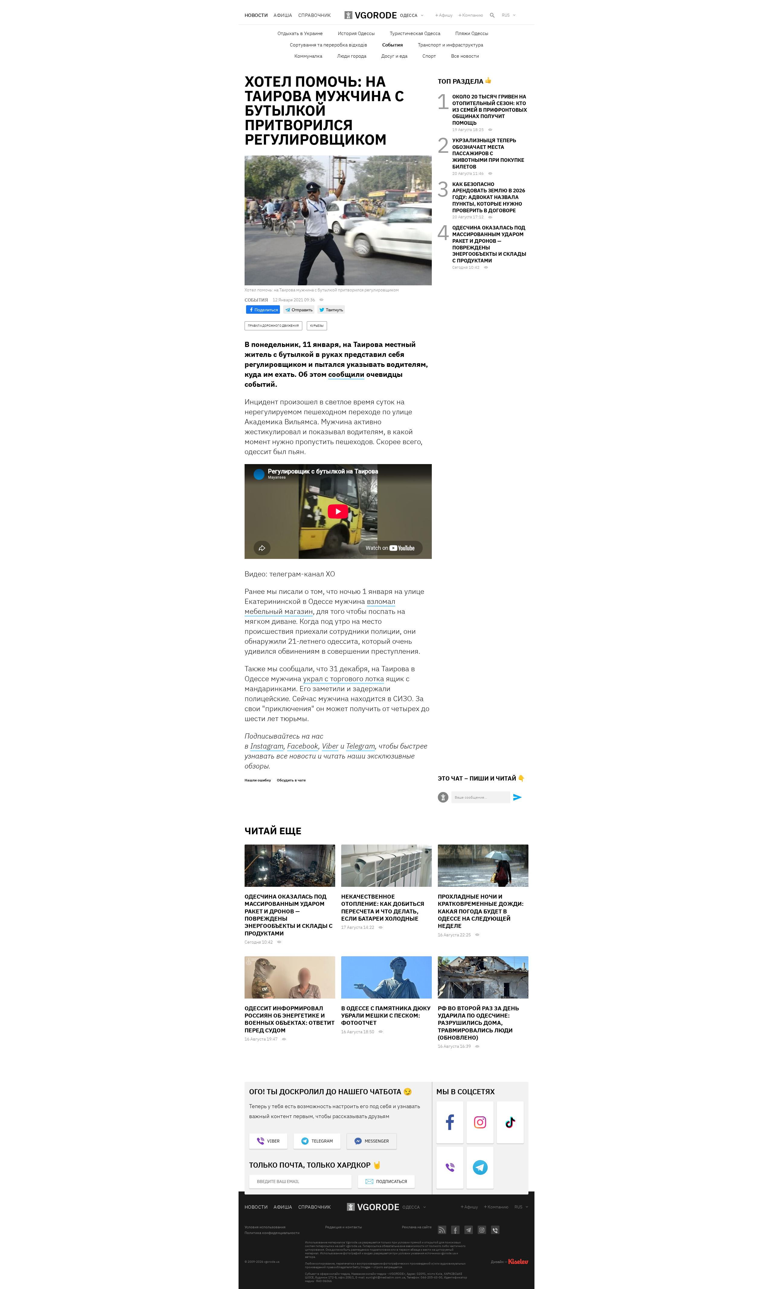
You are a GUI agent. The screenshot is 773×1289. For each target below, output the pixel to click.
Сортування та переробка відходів (328, 45)
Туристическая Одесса (415, 33)
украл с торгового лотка (343, 678)
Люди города (351, 56)
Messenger (377, 1141)
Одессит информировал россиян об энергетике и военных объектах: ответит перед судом (290, 1019)
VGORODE (378, 1207)
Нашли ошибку (258, 780)
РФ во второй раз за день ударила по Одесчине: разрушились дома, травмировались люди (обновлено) (478, 1023)
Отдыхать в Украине (300, 33)
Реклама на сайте (417, 1227)
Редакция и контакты (343, 1227)
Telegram (360, 746)
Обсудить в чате (291, 780)
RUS (506, 15)
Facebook (302, 746)
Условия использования (265, 1227)
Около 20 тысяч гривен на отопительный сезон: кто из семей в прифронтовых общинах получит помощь (489, 109)
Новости (256, 15)
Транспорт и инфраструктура (450, 45)
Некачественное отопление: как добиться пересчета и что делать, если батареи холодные (382, 907)
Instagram (267, 746)
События (392, 45)
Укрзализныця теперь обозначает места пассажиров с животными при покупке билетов (488, 153)
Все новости (465, 56)
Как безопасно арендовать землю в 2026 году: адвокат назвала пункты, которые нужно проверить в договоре (488, 197)
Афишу (446, 15)
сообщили (346, 374)
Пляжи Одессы (471, 33)
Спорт (429, 56)
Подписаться (391, 1181)
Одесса (411, 1207)
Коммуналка (308, 56)
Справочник (314, 15)
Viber (330, 746)
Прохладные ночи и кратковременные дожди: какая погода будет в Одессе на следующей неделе (481, 911)
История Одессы (356, 33)
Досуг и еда (394, 56)
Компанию (472, 15)
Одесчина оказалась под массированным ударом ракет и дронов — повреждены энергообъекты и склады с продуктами (489, 244)
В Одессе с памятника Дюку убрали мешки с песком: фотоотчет (386, 1016)
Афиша (283, 15)
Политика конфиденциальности (272, 1233)
